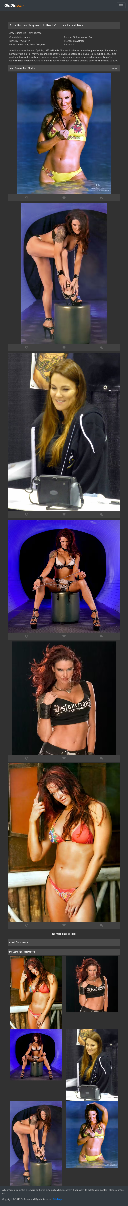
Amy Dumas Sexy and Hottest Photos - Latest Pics (46, 25)
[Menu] (121, 6)
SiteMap (57, 1199)
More (114, 68)
